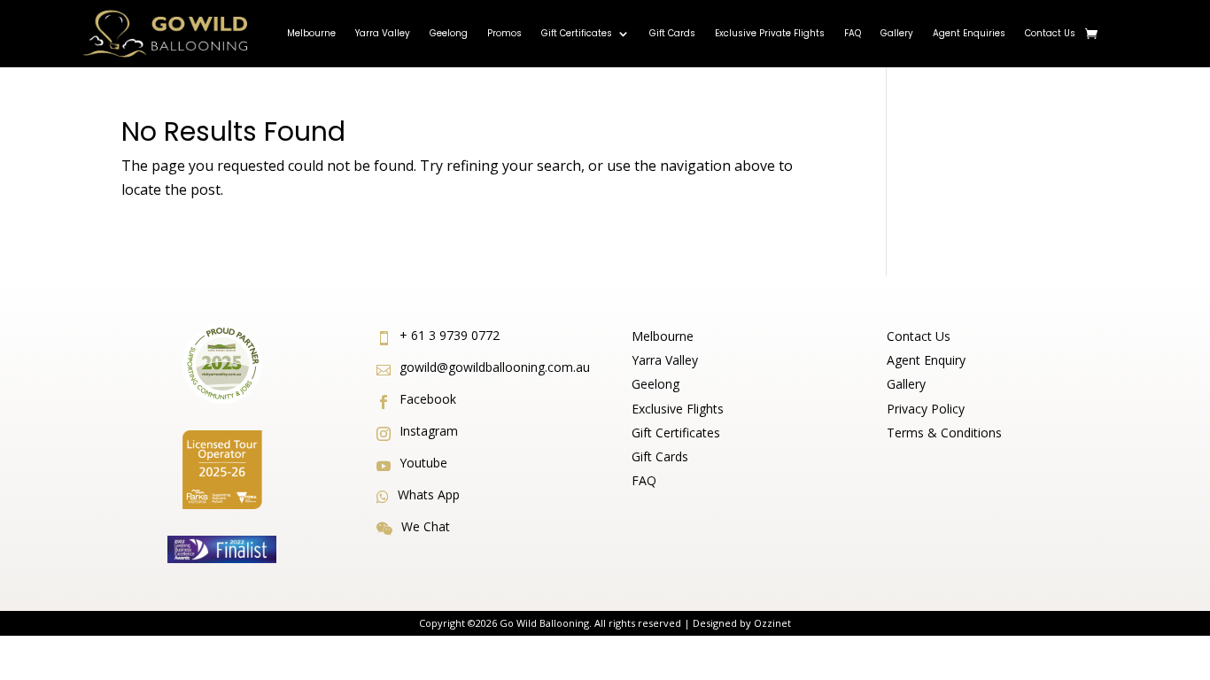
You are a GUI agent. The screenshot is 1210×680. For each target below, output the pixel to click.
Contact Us (1050, 33)
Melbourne (311, 33)
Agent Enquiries (969, 33)
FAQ (852, 33)
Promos (504, 33)
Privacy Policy (926, 408)
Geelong (449, 33)
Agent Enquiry (926, 360)
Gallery (896, 33)
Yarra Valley (382, 33)
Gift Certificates (576, 33)
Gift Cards (672, 33)
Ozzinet (772, 623)
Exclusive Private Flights (770, 33)
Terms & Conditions (944, 432)
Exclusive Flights (678, 408)
